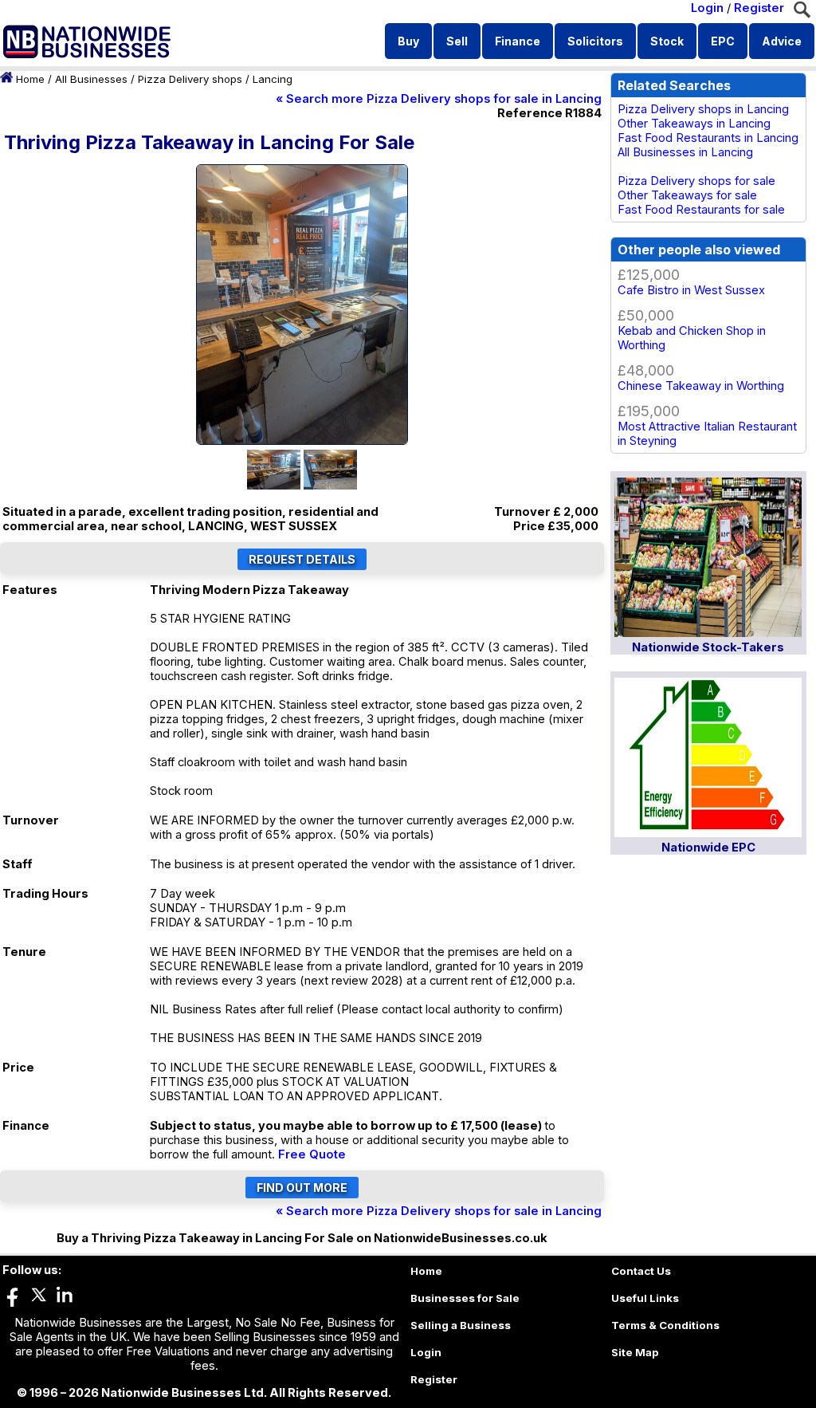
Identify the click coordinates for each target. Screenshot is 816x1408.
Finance (517, 41)
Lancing (272, 79)
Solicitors (595, 41)
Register (759, 8)
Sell (457, 41)
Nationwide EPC (708, 847)
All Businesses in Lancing (685, 152)
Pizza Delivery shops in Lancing (703, 109)
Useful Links (645, 1298)
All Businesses (91, 79)
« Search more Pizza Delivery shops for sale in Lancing (439, 99)
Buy (408, 41)
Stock (667, 41)
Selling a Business (460, 1325)
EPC (723, 41)
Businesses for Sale (465, 1298)
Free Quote (312, 1154)
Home (30, 79)
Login (707, 8)
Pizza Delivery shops (190, 79)
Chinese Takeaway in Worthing (701, 386)
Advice (782, 41)
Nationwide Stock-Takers (708, 647)
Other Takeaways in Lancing (694, 123)
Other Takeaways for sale (687, 195)
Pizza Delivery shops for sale (696, 181)
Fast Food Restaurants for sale (701, 210)
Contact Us (641, 1270)
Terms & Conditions (665, 1325)
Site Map (635, 1352)
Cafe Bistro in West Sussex (691, 290)
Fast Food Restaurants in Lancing (708, 138)
